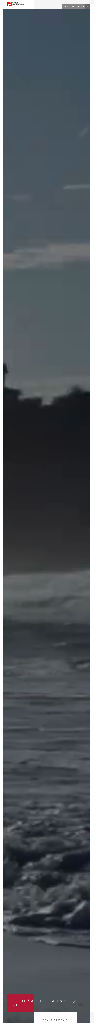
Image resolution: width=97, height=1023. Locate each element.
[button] (65, 6)
